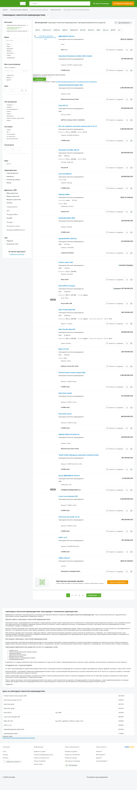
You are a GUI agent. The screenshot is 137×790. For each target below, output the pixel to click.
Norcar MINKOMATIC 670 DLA (69, 475)
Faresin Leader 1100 (66, 262)
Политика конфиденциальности (43, 754)
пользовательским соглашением (87, 81)
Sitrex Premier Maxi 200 (67, 309)
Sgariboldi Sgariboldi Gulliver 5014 (71, 85)
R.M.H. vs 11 (63, 537)
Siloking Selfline (64, 194)
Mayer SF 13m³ (64, 349)
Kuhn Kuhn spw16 (65, 393)
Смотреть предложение (118, 582)
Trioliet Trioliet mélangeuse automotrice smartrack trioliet (79, 455)
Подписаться (39, 79)
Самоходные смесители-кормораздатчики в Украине (19, 738)
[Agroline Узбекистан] (10, 3)
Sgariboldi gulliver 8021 (67, 218)
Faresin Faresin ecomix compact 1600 (72, 372)
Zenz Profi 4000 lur (65, 174)
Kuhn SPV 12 (63, 105)
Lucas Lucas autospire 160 (68, 496)
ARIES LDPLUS (64, 558)
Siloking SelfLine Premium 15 (69, 434)
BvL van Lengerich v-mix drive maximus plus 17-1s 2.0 (78, 126)
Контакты (5, 758)
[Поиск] (31, 3)
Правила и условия (40, 751)
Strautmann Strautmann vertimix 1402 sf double (75, 56)
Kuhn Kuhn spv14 (65, 414)
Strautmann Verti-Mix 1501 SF (69, 150)
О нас (4, 751)
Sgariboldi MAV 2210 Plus (68, 238)
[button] (127, 49)
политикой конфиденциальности (65, 81)
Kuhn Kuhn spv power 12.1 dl (69, 517)
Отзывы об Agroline (40, 761)
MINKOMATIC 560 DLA (67, 36)
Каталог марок (38, 764)
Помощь (5, 754)
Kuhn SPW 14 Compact (67, 286)
